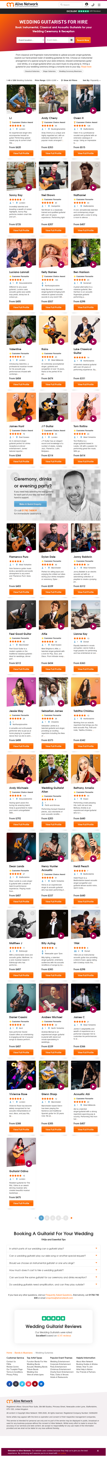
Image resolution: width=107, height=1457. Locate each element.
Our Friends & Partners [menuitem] (86, 1372)
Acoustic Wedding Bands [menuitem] (37, 1366)
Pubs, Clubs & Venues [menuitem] (59, 1374)
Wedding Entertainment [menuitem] (60, 1361)
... (13, 143)
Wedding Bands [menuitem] (33, 1364)
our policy (62, 1453)
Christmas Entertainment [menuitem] (60, 1369)
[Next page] (71, 1218)
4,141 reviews (64, 1335)
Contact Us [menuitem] (11, 1361)
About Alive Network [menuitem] (84, 1361)
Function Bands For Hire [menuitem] (37, 1361)
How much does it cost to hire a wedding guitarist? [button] (36, 1270)
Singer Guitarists (49, 71)
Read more (86, 66)
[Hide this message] (98, 1450)
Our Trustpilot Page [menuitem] (15, 1369)
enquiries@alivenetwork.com (59, 1297)
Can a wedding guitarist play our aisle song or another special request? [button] (47, 1255)
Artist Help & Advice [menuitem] (84, 1369)
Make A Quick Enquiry (30, 504)
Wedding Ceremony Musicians (70, 71)
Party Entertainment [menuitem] (58, 1366)
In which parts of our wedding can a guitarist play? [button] (36, 1248)
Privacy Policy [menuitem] (12, 1374)
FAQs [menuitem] (9, 1364)
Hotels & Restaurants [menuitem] (59, 1377)
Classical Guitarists (32, 71)
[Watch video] (29, 110)
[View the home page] (22, 4)
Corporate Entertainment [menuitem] (60, 1364)
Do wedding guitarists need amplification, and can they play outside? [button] (47, 1284)
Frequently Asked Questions (59, 1294)
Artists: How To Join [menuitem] (84, 1366)
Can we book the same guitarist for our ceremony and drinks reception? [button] (48, 1277)
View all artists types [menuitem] (35, 1374)
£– (45, 80)
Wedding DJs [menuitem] (32, 1372)
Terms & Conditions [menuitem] (15, 1372)
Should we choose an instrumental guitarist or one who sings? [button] (42, 1263)
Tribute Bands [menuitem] (32, 1369)
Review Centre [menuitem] (13, 1366)
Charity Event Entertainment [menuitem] (61, 1372)
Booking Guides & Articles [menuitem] (87, 1364)
